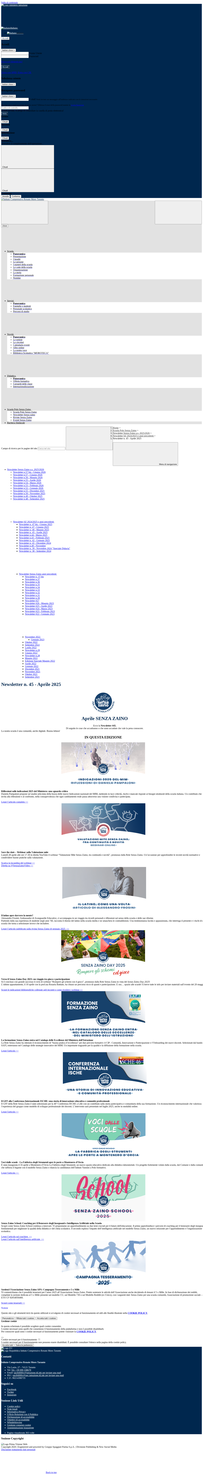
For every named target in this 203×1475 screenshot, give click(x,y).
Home (116, 428)
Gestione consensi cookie (19, 1425)
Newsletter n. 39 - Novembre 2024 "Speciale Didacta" (44, 548)
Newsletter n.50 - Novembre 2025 (29, 493)
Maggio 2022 (31, 658)
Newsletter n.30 (32, 598)
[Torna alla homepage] (101, 199)
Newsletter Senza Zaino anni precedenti (38, 574)
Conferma (16, 196)
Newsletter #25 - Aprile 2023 (38, 606)
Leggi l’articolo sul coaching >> (16, 1236)
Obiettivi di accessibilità (18, 1419)
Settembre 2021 (32, 677)
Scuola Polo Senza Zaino (124, 430)
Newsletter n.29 (32, 650)
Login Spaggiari (77, 105)
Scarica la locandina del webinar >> (18, 863)
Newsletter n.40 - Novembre (32, 545)
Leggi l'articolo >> (10, 1051)
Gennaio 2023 (37, 639)
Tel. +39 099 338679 (21, 1370)
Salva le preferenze (24, 1345)
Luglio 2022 (31, 647)
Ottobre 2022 (31, 642)
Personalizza (8, 1318)
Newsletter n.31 (32, 595)
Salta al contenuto (9, 2)
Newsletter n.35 (32, 584)
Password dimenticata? (12, 61)
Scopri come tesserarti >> (13, 1303)
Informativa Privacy (16, 1411)
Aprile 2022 (30, 663)
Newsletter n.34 (32, 587)
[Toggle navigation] (24, 212)
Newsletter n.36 (32, 582)
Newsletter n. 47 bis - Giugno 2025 (35, 524)
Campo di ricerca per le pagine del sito (19, 448)
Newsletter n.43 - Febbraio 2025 (34, 537)
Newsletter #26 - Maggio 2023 (39, 603)
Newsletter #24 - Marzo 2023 (39, 608)
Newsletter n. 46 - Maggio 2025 (34, 529)
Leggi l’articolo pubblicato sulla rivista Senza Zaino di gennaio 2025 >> (35, 929)
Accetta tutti (46, 1318)
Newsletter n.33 (32, 590)
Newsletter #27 (32, 600)
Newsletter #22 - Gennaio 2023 (40, 614)
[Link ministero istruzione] (14, 5)
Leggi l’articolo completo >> (14, 802)
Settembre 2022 (32, 645)
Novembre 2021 (32, 671)
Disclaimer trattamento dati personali (18, 1449)
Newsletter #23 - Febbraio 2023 (40, 611)
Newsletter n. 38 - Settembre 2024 (35, 551)
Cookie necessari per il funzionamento (19, 1339)
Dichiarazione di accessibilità (20, 1417)
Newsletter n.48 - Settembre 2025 (29, 499)
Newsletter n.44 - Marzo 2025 (33, 535)
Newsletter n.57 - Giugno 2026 (27, 475)
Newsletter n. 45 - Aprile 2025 (33, 532)
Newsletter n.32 (32, 592)
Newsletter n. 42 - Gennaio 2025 (34, 540)
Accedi (5, 38)
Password (33, 56)
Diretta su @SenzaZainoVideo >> (17, 865)
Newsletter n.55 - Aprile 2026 (27, 480)
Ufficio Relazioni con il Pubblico (22, 1414)
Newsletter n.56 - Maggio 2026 (28, 477)
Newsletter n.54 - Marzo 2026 (27, 483)
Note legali (12, 1409)
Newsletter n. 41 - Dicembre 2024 (35, 543)
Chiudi (5, 122)
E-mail (32, 99)
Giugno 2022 (31, 653)
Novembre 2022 (33, 637)
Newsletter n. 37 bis (34, 576)
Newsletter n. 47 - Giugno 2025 (34, 527)
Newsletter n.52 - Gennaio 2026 (28, 488)
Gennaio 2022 (31, 666)
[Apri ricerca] (178, 212)
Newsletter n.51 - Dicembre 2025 (28, 491)
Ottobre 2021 (31, 674)
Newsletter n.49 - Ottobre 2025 (27, 496)
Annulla (5, 196)
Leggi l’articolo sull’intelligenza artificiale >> (22, 1239)
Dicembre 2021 (32, 669)
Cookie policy (13, 1406)
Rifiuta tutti (25, 1318)
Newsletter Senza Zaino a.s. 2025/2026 (131, 433)
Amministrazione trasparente (20, 1427)
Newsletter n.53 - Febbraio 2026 (28, 485)
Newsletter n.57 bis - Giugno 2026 (29, 472)
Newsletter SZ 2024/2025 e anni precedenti (133, 436)
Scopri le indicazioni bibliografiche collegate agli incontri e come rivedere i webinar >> (42, 990)
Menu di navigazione (168, 464)
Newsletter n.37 (32, 579)
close (4, 226)
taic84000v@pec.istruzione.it (38, 1375)
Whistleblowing (14, 1422)
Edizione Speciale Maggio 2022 (40, 661)
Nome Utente (35, 53)
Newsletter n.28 (32, 655)
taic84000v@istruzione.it (37, 1372)
